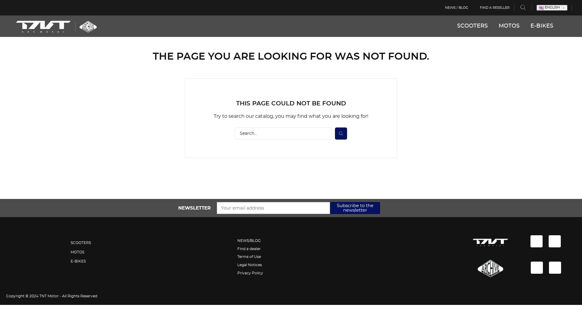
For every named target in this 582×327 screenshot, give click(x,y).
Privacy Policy (250, 273)
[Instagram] (555, 241)
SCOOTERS (472, 26)
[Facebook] (536, 241)
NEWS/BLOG (249, 241)
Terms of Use (249, 257)
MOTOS (509, 26)
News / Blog (456, 7)
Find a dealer (249, 249)
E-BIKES (541, 26)
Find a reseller (495, 7)
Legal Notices (249, 265)
